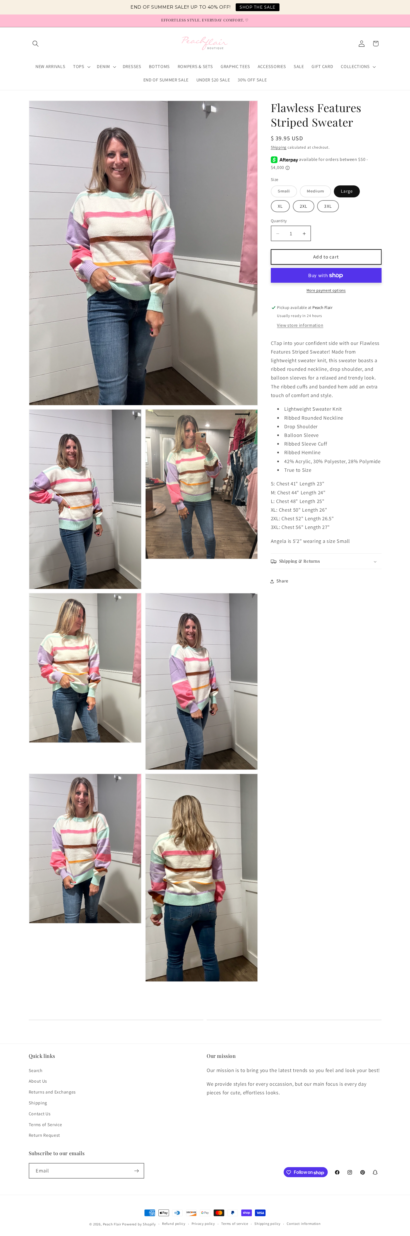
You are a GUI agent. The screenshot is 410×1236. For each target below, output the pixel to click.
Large (347, 191)
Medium (319, 192)
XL (280, 206)
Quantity (279, 220)
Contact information (303, 1224)
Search (36, 1070)
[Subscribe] (136, 1171)
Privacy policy (203, 1224)
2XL (303, 206)
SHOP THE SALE (258, 7)
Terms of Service (45, 1124)
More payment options (326, 290)
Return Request (44, 1135)
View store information (300, 325)
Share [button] (282, 581)
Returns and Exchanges (52, 1092)
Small (287, 192)
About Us (38, 1081)
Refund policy (173, 1224)
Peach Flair (112, 1224)
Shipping (278, 147)
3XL (328, 206)
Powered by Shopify (139, 1224)
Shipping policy (267, 1224)
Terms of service (234, 1224)
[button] (36, 44)
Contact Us (40, 1113)
